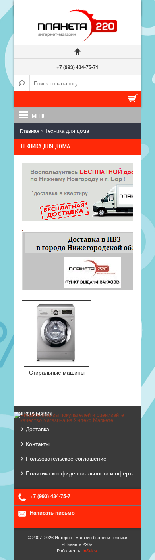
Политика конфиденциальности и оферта (80, 473)
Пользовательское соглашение (66, 458)
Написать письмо (52, 512)
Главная (29, 130)
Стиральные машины (57, 372)
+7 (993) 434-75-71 (77, 67)
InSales (90, 550)
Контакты (38, 444)
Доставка (37, 429)
